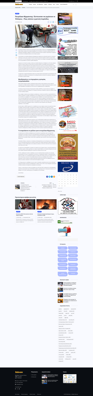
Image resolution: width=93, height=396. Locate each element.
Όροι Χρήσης (17, 394)
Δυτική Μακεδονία (62, 332)
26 (73, 183)
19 (73, 181)
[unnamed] (68, 67)
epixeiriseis (71, 311)
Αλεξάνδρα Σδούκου (63, 319)
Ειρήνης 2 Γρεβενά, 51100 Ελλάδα (21, 380)
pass (72, 313)
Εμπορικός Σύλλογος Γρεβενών (64, 337)
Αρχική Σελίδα (17, 7)
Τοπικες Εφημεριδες (63, 4)
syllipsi (66, 317)
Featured (61, 313)
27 (76, 183)
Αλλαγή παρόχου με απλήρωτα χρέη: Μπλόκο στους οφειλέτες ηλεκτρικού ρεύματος (70, 284)
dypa (60, 311)
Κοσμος (34, 4)
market (67, 313)
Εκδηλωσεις (73, 259)
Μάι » (61, 191)
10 (67, 179)
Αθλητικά (63, 251)
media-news (19, 217)
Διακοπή (70, 330)
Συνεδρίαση (71, 350)
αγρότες (73, 352)
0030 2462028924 (19, 382)
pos (65, 315)
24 (67, 183)
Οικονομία (63, 268)
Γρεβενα (45, 4)
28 (59, 185)
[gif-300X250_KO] (65, 19)
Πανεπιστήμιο (62, 341)
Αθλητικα (50, 4)
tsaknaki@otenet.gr (19, 384)
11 (70, 179)
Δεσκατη (73, 255)
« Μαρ (59, 191)
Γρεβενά (61, 326)
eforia (65, 311)
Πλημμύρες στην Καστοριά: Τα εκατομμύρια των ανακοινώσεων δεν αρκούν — (70, 300)
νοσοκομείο (68, 356)
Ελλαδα (30, 4)
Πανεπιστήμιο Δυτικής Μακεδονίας (65, 343)
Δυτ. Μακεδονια (40, 4)
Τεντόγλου (61, 352)
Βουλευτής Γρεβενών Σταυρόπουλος (65, 324)
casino (63, 248)
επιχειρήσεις (61, 356)
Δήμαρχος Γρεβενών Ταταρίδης (64, 328)
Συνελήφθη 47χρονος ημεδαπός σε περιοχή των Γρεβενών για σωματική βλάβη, (70, 295)
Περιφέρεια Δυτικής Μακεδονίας (65, 345)
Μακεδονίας (61, 339)
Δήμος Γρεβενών (62, 330)
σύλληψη (61, 361)
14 (59, 181)
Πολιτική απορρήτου (24, 394)
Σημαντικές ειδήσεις (63, 350)
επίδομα (68, 354)
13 (76, 179)
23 (64, 183)
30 (64, 185)
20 (76, 181)
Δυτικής (71, 332)
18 (70, 181)
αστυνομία (61, 354)
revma (60, 317)
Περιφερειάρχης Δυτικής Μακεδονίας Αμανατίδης (67, 348)
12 (73, 179)
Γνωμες (57, 4)
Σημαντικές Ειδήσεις (73, 269)
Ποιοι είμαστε (34, 374)
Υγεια (54, 4)
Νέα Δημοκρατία (70, 339)
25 (70, 183)
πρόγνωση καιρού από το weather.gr (70, 383)
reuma (70, 315)
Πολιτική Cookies (32, 394)
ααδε (67, 352)
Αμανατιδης (71, 319)
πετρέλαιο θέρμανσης (21, 176)
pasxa (60, 315)
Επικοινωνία (34, 376)
